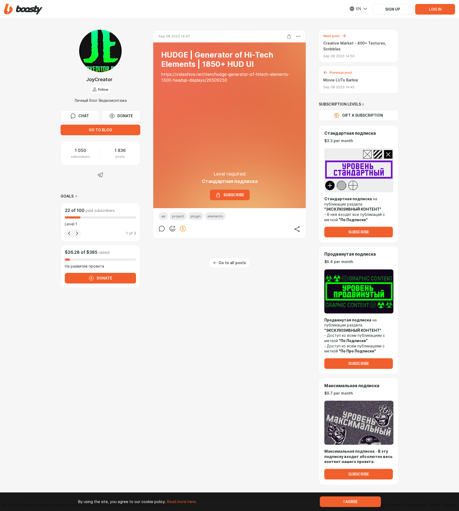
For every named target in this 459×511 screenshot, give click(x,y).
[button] (23, 9)
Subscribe (358, 232)
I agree (350, 502)
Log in (435, 9)
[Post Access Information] (289, 36)
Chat (83, 116)
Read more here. (182, 502)
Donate (125, 116)
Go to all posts (232, 263)
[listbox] (355, 8)
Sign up (392, 9)
